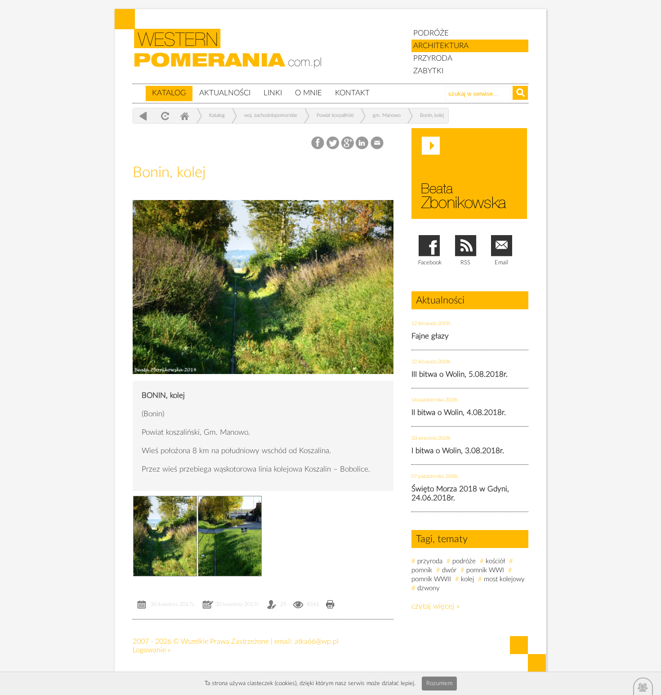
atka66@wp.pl (317, 641)
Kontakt (352, 93)
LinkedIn (363, 143)
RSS (465, 263)
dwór (449, 570)
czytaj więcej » (435, 606)
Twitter (333, 143)
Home (184, 115)
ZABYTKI (428, 71)
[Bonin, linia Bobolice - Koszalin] (263, 380)
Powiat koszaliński (335, 115)
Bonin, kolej (432, 115)
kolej (467, 579)
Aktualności (224, 93)
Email (377, 143)
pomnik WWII (431, 579)
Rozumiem (439, 683)
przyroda (429, 561)
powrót (143, 115)
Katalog (169, 93)
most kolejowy (504, 579)
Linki (273, 93)
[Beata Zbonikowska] (469, 173)
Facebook (319, 143)
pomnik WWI (485, 570)
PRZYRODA (432, 58)
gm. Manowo (387, 115)
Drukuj (330, 605)
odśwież (164, 115)
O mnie (308, 93)
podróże (464, 561)
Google (348, 143)
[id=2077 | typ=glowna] (139, 89)
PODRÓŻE (431, 33)
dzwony (428, 588)
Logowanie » (151, 650)
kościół (495, 561)
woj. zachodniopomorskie (270, 115)
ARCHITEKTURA (441, 45)
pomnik (421, 570)
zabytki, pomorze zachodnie (233, 55)
